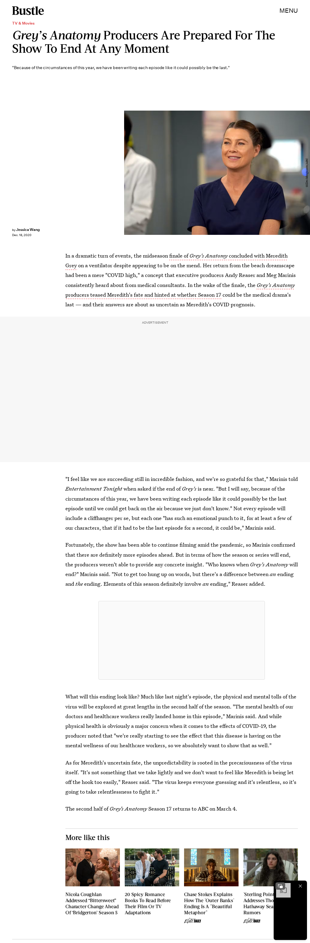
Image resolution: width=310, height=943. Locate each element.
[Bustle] (28, 10)
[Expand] (280, 886)
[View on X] (181, 640)
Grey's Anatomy (209, 255)
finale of (179, 255)
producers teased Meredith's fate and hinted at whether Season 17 (143, 294)
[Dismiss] (300, 886)
